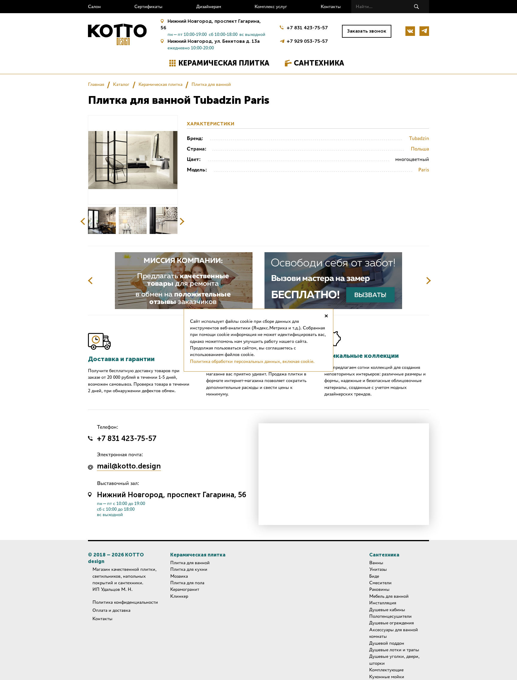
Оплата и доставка (111, 610)
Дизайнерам (208, 6)
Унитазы (378, 569)
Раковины (379, 589)
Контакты (331, 6)
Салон (94, 6)
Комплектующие (386, 669)
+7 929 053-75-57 (307, 40)
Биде (374, 576)
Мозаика (179, 576)
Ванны (376, 562)
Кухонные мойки (386, 676)
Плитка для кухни (188, 569)
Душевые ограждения (391, 622)
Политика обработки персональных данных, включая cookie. (252, 361)
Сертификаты (148, 6)
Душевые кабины (387, 609)
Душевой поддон (386, 643)
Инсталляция (382, 602)
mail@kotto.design (129, 466)
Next (182, 221)
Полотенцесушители (390, 616)
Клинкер (179, 596)
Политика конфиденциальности (125, 602)
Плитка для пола (187, 582)
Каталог (121, 84)
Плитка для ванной (211, 84)
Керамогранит (184, 589)
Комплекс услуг (271, 6)
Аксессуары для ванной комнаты (393, 633)
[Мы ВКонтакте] (410, 31)
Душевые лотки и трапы (394, 649)
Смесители (380, 582)
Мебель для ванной (389, 596)
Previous (82, 221)
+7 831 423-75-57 (307, 28)
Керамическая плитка (223, 63)
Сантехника (319, 63)
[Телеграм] (424, 31)
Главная (96, 84)
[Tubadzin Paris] (101, 220)
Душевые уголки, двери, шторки (394, 659)
